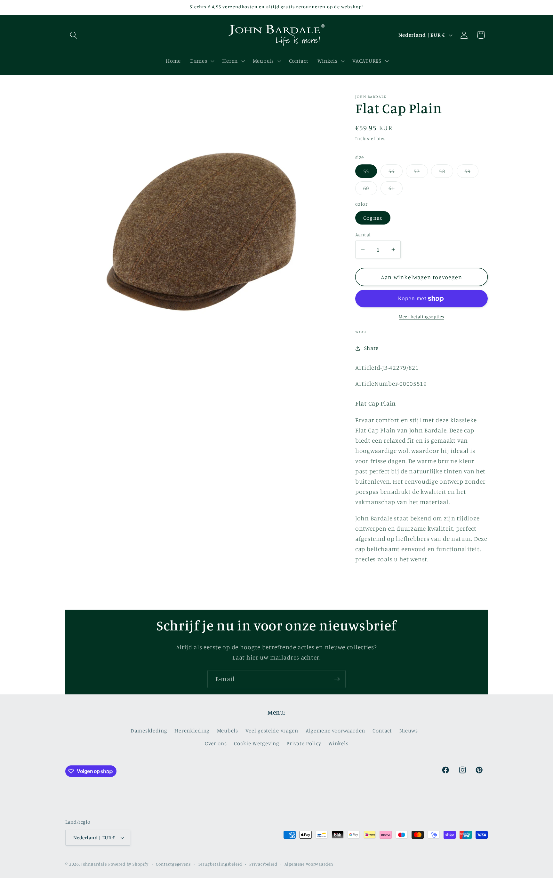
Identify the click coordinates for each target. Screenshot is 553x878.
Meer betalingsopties (421, 316)
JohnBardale (94, 863)
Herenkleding (192, 730)
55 (366, 171)
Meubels (227, 730)
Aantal (363, 235)
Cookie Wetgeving (256, 743)
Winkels (338, 743)
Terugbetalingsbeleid (220, 863)
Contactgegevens (173, 863)
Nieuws (408, 730)
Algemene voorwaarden (335, 730)
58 (446, 173)
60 (370, 190)
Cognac (372, 218)
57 (421, 173)
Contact (382, 730)
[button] (73, 35)
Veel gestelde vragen (271, 730)
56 (395, 173)
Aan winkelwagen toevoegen (421, 277)
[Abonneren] (336, 679)
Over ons (216, 743)
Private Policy (303, 743)
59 (471, 173)
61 (395, 190)
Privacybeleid (263, 863)
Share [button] (371, 348)
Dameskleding (149, 730)
